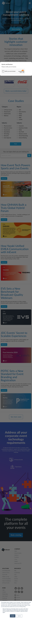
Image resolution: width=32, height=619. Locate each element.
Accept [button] (12, 615)
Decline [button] (19, 615)
